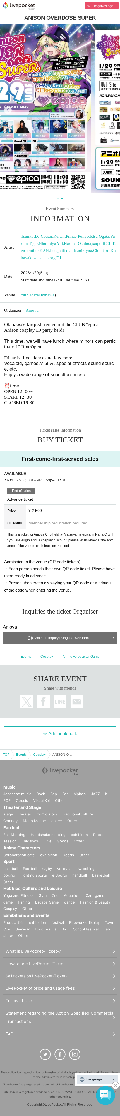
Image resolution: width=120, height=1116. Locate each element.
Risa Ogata (99, 236)
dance (56, 821)
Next (112, 110)
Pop (53, 794)
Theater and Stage (22, 807)
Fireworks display (84, 922)
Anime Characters (21, 847)
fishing (24, 902)
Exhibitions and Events (26, 915)
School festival (86, 929)
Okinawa (46, 295)
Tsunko (27, 236)
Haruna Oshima (77, 243)
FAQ (9, 1034)
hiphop (80, 794)
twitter (26, 701)
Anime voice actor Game (81, 657)
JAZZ (95, 794)
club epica (30, 295)
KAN (44, 250)
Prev (8, 110)
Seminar (23, 929)
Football (30, 868)
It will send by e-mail (77, 701)
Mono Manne (34, 821)
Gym (43, 895)
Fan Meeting (14, 834)
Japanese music (17, 794)
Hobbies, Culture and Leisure (32, 888)
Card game (95, 895)
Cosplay (46, 657)
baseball (10, 868)
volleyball (65, 868)
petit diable (67, 250)
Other (60, 800)
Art (65, 929)
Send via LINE (60, 701)
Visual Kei (41, 800)
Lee (53, 250)
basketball (101, 875)
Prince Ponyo (77, 236)
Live (48, 841)
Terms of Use (19, 1000)
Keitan (59, 236)
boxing (9, 875)
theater (24, 814)
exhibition (79, 834)
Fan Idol (11, 827)
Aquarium (72, 895)
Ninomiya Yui (51, 243)
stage (8, 814)
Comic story (47, 814)
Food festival (46, 929)
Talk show (30, 841)
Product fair (13, 922)
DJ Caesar (43, 236)
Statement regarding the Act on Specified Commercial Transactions (60, 1017)
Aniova (32, 310)
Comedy (10, 821)
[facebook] (60, 1054)
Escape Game (47, 902)
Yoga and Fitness (18, 895)
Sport (9, 861)
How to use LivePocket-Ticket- (36, 963)
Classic (22, 800)
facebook (43, 701)
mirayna (85, 250)
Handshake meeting (48, 834)
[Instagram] (74, 1054)
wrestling (86, 868)
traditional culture (78, 814)
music (9, 787)
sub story (47, 258)
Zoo (55, 895)
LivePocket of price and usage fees (40, 988)
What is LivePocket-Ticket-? (33, 951)
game (8, 902)
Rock (41, 794)
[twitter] (45, 1054)
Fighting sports (33, 875)
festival (57, 922)
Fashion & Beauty (95, 902)
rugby (47, 868)
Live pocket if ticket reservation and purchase (19, 6)
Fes (65, 794)
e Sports (59, 875)
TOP (6, 755)
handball (79, 875)
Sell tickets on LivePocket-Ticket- (36, 976)
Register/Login (103, 5)
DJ (58, 258)
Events (26, 657)
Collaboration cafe (19, 855)
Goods (62, 841)
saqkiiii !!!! (102, 243)
